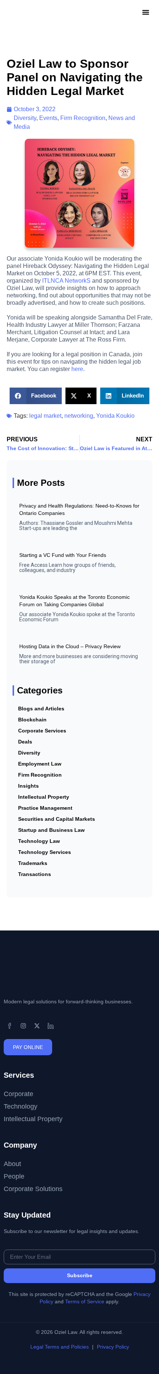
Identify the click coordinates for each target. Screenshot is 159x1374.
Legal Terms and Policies (60, 1347)
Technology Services (44, 852)
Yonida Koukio (115, 416)
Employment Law (39, 764)
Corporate (18, 1094)
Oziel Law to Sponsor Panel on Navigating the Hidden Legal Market (75, 77)
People (14, 1176)
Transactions (34, 874)
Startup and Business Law (51, 830)
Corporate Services (42, 731)
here (77, 369)
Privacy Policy (113, 1347)
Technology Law (39, 841)
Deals (25, 742)
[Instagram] (23, 1026)
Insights (28, 786)
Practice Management (45, 808)
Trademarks (32, 863)
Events (48, 118)
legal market (45, 416)
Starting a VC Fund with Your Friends (62, 555)
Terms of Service (84, 1301)
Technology (20, 1106)
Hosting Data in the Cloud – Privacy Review (70, 646)
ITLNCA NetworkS (66, 281)
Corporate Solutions (33, 1189)
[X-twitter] (37, 1026)
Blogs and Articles (41, 708)
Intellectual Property (43, 797)
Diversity (25, 118)
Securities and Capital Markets (56, 819)
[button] (145, 12)
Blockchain (32, 720)
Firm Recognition (82, 118)
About (12, 1164)
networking (78, 416)
